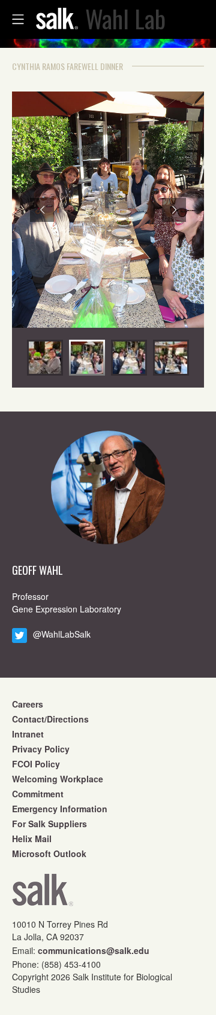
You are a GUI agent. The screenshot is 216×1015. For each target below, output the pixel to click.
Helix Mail (32, 839)
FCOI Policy (36, 764)
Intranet (28, 734)
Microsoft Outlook (49, 853)
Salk (42, 894)
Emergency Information (59, 809)
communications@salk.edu (93, 950)
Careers (27, 704)
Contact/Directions (50, 719)
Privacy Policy (41, 749)
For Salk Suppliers (49, 824)
